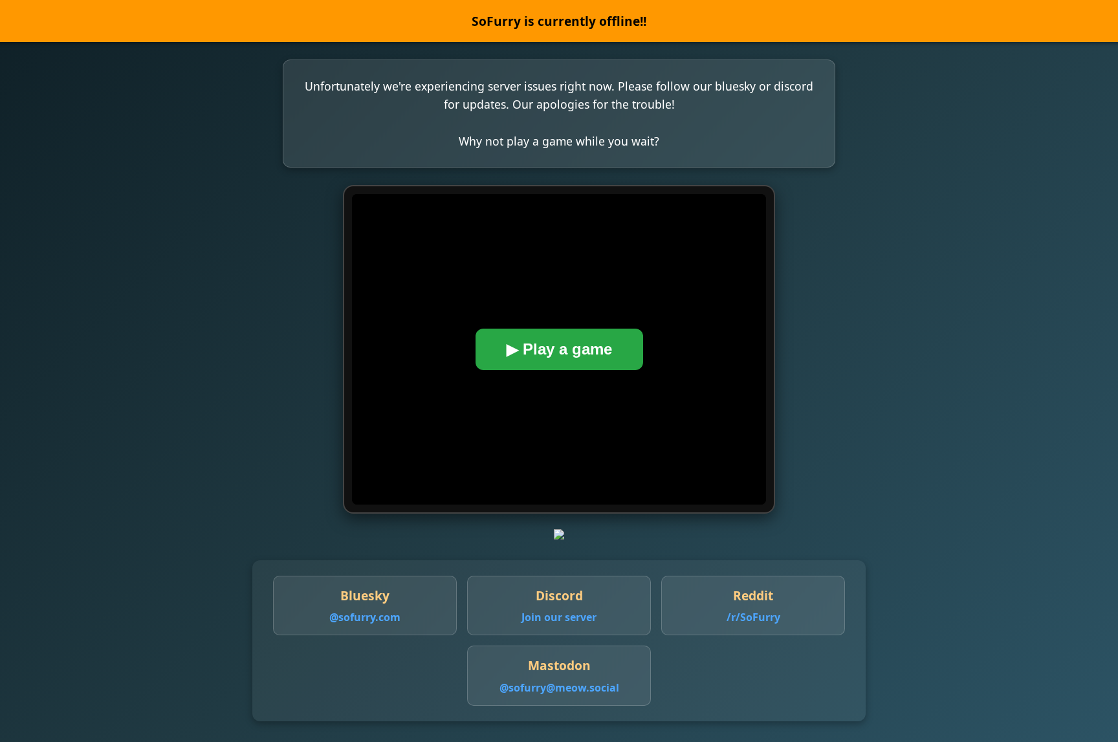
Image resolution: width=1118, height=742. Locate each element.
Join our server (559, 617)
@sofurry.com (364, 617)
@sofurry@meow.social (559, 688)
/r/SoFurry (753, 617)
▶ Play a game (559, 349)
